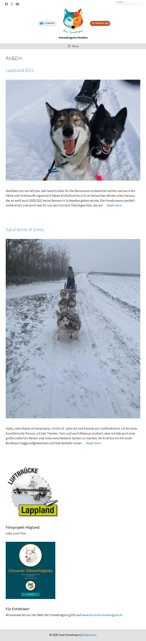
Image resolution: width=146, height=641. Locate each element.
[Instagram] (11, 4)
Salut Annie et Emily (25, 229)
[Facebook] (6, 4)
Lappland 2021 (20, 70)
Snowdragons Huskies (73, 38)
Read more (114, 205)
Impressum (90, 635)
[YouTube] (17, 4)
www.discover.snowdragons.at (102, 615)
